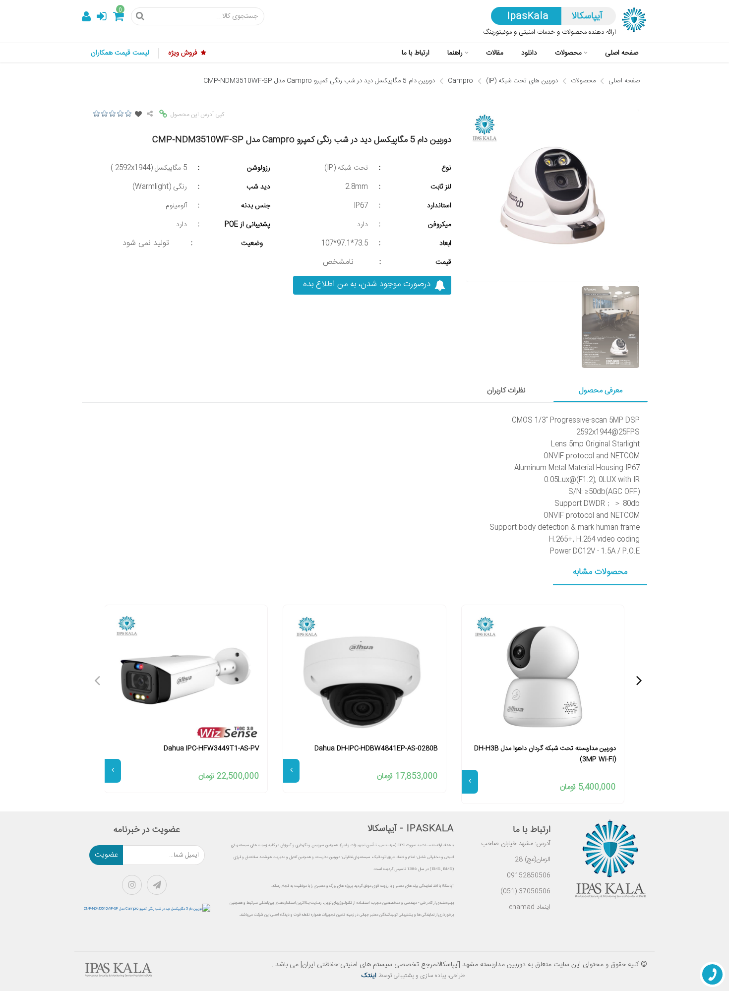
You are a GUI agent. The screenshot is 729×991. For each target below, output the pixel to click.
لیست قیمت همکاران (120, 53)
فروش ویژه (182, 53)
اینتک (369, 975)
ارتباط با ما (415, 53)
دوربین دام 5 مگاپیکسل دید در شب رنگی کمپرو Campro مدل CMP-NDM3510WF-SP (319, 80)
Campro (460, 80)
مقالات (494, 53)
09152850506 (528, 875)
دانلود (529, 53)
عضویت (106, 855)
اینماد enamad (529, 907)
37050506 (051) (525, 891)
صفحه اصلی (621, 53)
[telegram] (159, 887)
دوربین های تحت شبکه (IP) (522, 80)
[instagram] (134, 887)
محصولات (583, 80)
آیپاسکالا (587, 16)
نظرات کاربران (506, 390)
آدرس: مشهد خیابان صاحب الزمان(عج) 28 (515, 851)
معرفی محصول (600, 390)
